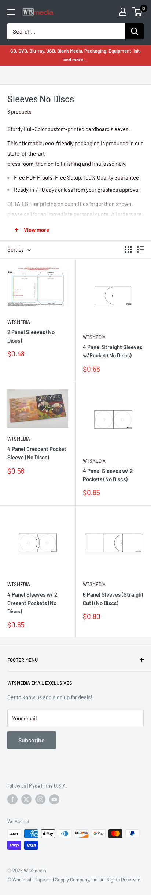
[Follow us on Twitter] (26, 799)
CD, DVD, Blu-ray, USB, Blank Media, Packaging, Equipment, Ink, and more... (75, 55)
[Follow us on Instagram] (40, 799)
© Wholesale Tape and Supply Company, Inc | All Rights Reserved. (74, 880)
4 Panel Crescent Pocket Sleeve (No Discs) (36, 452)
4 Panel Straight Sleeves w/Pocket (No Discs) (112, 351)
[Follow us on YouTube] (54, 799)
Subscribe (31, 740)
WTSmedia (18, 322)
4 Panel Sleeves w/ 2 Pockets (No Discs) (108, 474)
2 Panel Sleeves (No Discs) (31, 336)
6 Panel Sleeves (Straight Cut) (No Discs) (113, 598)
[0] (137, 11)
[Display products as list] (140, 249)
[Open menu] (11, 12)
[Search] (134, 31)
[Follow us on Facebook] (12, 799)
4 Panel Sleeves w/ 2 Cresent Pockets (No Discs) (32, 603)
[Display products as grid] (128, 249)
